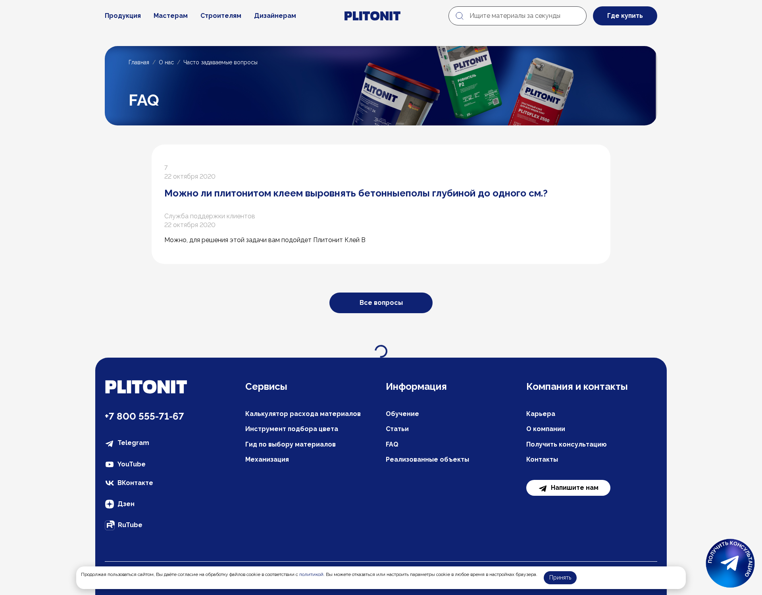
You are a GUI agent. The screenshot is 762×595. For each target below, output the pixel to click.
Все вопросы (381, 302)
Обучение (402, 414)
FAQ (392, 444)
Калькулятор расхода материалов (303, 414)
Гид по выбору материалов (290, 444)
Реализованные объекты (427, 459)
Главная (139, 62)
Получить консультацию (566, 444)
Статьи (397, 429)
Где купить (625, 15)
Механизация (267, 459)
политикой (311, 574)
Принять (560, 577)
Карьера (540, 414)
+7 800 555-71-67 (144, 416)
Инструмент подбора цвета (291, 429)
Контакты (542, 459)
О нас (166, 62)
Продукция (123, 15)
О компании (545, 429)
